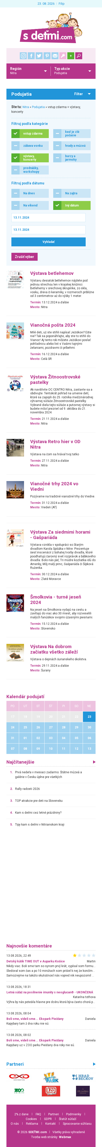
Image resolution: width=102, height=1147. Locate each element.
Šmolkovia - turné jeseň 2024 (55, 599)
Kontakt (50, 1123)
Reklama (32, 1123)
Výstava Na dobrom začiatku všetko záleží (54, 649)
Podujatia (38, 107)
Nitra (26, 107)
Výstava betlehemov (52, 273)
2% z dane (21, 1114)
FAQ (38, 1114)
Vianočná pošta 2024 (53, 325)
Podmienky (73, 1114)
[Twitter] (39, 55)
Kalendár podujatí (25, 696)
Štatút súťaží (67, 1119)
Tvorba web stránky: (51, 1137)
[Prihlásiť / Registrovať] (62, 55)
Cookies (31, 1119)
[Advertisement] (51, 887)
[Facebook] (31, 55)
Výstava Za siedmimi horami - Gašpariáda (60, 534)
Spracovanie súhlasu (77, 1123)
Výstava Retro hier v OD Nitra (55, 444)
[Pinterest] (47, 55)
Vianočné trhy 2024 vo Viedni (54, 486)
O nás (15, 1123)
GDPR (48, 1119)
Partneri (53, 1114)
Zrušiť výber (24, 257)
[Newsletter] (54, 55)
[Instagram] (23, 55)
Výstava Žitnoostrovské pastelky (55, 379)
